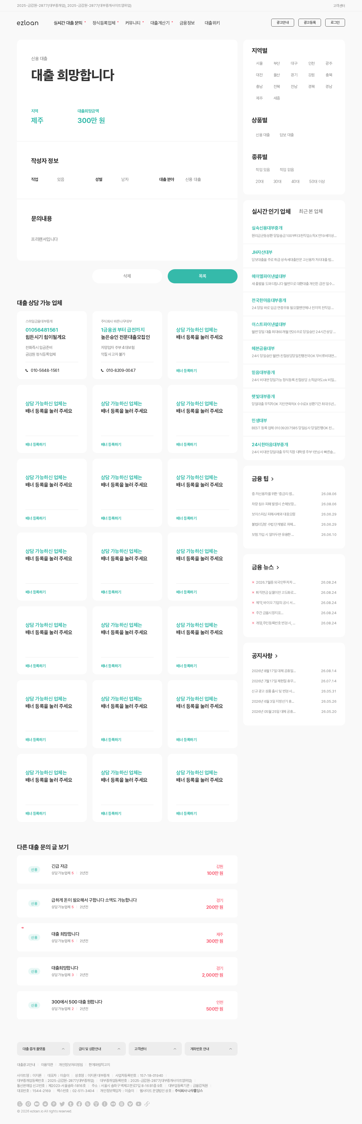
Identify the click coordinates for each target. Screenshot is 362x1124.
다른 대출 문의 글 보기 (42, 847)
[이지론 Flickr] (113, 1104)
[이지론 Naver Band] (87, 1104)
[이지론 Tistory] (96, 1104)
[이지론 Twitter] (62, 1104)
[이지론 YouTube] (138, 1104)
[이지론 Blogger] (20, 1104)
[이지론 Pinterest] (54, 1104)
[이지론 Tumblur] (71, 1104)
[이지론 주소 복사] (147, 1104)
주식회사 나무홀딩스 (188, 1091)
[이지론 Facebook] (79, 1104)
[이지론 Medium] (37, 1104)
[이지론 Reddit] (45, 1104)
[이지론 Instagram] (28, 1104)
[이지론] (27, 22)
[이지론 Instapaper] (104, 1104)
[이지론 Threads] (121, 1104)
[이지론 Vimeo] (130, 1104)
